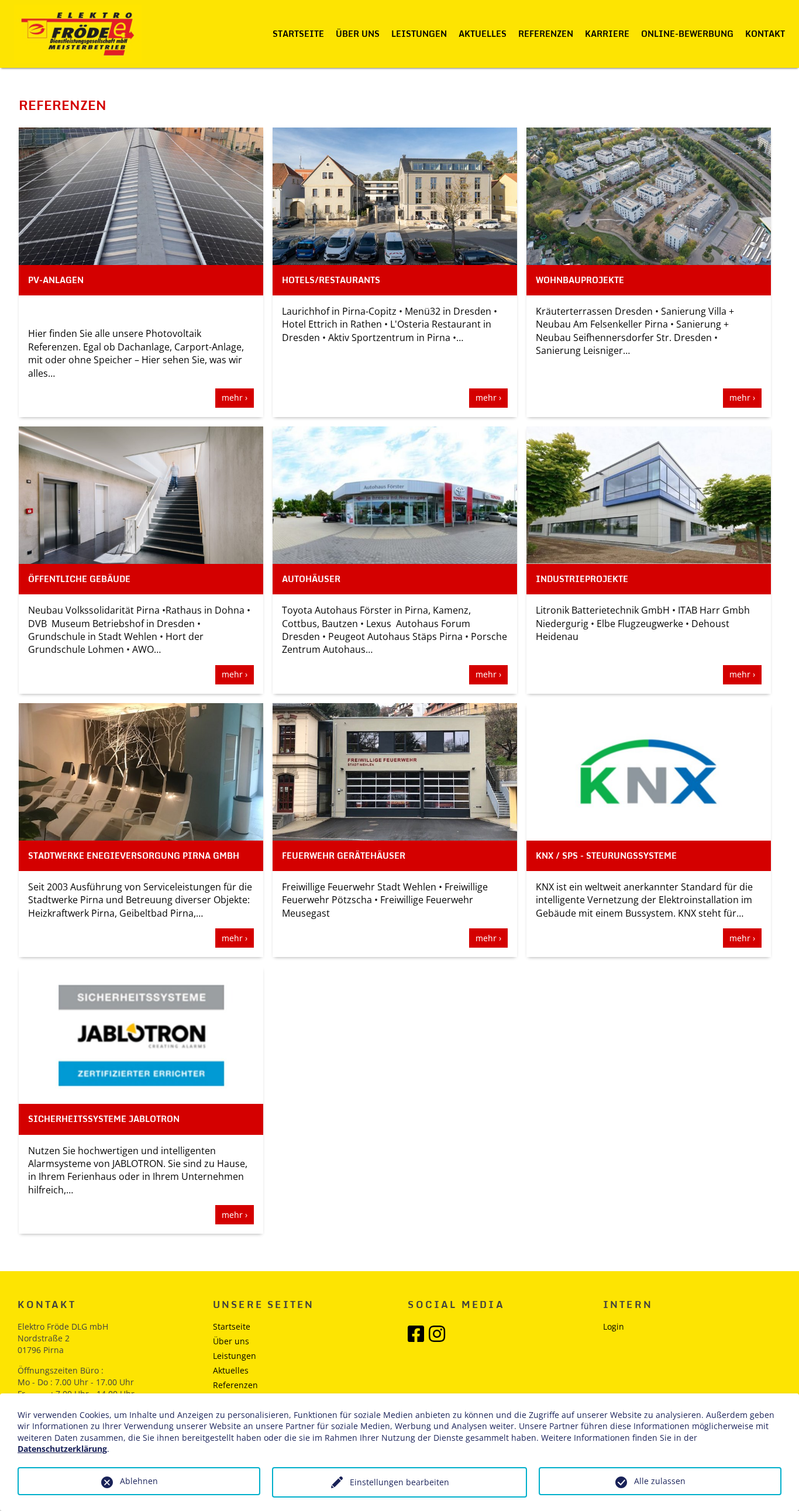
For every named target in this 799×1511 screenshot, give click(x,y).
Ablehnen (139, 1480)
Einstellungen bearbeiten (399, 1482)
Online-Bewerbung (687, 33)
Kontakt (765, 33)
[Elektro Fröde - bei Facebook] (416, 1337)
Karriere (607, 33)
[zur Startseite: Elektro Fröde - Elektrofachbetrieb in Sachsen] (77, 34)
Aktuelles (483, 33)
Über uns (358, 33)
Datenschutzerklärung (62, 1448)
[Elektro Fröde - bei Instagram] (437, 1337)
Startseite (298, 33)
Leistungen (419, 33)
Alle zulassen (660, 1480)
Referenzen (545, 33)
